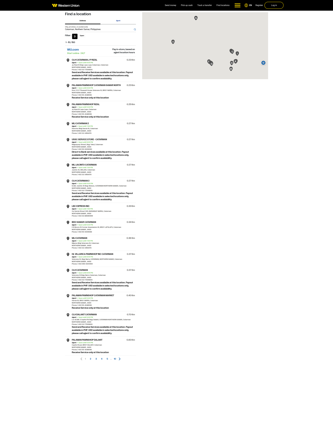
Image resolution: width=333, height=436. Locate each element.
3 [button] (96, 359)
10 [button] (115, 359)
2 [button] (90, 359)
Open (82, 36)
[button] (248, 5)
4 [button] (101, 359)
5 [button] (107, 359)
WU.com (73, 49)
